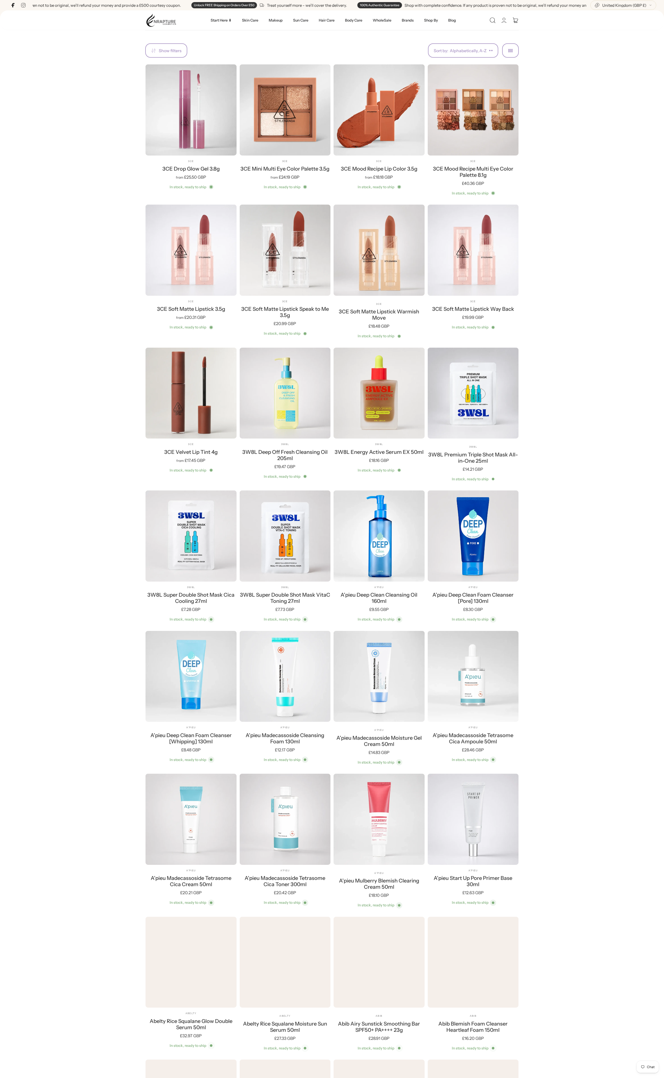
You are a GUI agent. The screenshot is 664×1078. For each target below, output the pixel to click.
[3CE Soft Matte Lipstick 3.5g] (191, 250)
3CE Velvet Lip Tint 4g (191, 452)
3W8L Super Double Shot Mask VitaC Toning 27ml (285, 598)
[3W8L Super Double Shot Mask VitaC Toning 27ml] (285, 536)
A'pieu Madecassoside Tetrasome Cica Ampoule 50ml (473, 738)
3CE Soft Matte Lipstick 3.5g (191, 309)
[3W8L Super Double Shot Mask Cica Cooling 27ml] (191, 536)
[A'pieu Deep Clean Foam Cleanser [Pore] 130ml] (473, 536)
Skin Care (250, 20)
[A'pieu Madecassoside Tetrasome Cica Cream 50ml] (191, 819)
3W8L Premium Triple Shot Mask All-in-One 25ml (473, 458)
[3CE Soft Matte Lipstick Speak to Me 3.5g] (285, 250)
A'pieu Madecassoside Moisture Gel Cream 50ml (379, 741)
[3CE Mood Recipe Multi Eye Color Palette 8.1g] (473, 110)
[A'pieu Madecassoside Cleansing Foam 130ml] (285, 676)
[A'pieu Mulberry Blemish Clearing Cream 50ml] (379, 819)
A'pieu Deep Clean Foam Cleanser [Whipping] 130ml (191, 738)
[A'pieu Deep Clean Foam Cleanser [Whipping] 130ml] (191, 676)
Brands (408, 20)
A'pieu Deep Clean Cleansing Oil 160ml (379, 598)
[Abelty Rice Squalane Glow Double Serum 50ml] (191, 962)
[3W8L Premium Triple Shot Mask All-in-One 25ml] (473, 393)
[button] (492, 20)
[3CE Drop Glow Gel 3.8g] (191, 110)
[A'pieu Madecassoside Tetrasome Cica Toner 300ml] (285, 819)
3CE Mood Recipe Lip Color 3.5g (379, 169)
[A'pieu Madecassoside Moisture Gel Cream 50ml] (379, 676)
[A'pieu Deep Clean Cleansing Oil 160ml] (379, 536)
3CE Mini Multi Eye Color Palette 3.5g (284, 169)
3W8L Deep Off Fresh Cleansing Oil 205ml (285, 455)
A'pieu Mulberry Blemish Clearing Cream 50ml (379, 884)
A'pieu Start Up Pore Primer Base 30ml (473, 881)
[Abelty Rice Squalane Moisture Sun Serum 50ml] (285, 962)
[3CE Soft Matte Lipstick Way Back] (473, 250)
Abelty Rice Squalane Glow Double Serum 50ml (191, 1024)
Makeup (276, 20)
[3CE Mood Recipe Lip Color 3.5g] (379, 110)
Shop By (431, 20)
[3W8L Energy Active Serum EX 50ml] (379, 393)
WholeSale (382, 20)
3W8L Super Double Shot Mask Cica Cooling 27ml (190, 598)
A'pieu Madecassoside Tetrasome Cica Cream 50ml (191, 881)
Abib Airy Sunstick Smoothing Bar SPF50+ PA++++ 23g (379, 1027)
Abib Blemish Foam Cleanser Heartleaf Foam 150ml (473, 1027)
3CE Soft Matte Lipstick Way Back (473, 309)
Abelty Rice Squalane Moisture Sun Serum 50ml (285, 1027)
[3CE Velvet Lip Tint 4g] (191, 393)
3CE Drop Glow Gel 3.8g (191, 169)
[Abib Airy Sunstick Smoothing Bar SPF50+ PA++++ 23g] (379, 962)
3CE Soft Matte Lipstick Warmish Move (379, 314)
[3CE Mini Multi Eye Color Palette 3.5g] (285, 110)
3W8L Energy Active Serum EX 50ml (379, 452)
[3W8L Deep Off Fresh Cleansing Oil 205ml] (285, 393)
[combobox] (623, 5)
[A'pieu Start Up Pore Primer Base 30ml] (473, 819)
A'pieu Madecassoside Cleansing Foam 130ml (285, 738)
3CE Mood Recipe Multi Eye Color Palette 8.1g (473, 172)
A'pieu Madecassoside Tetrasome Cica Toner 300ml (285, 881)
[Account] (504, 20)
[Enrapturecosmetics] (161, 20)
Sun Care (300, 20)
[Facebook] (13, 5)
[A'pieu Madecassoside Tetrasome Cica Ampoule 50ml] (473, 676)
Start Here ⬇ (221, 20)
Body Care (353, 20)
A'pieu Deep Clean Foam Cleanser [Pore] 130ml (473, 598)
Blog (452, 20)
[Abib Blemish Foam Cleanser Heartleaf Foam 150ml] (473, 962)
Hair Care (327, 20)
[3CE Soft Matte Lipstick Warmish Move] (379, 250)
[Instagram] (23, 5)
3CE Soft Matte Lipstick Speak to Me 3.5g (285, 312)
